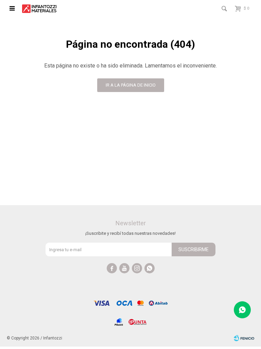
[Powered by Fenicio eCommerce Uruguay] (244, 338)
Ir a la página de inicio (131, 85)
